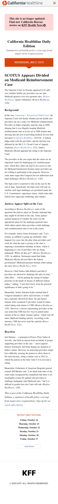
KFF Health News (32, 25)
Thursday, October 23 (29, 423)
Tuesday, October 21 (29, 431)
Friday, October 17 (29, 438)
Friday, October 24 (29, 420)
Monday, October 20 (29, 435)
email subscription (14, 404)
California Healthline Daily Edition (29, 43)
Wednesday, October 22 (29, 427)
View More (29, 447)
